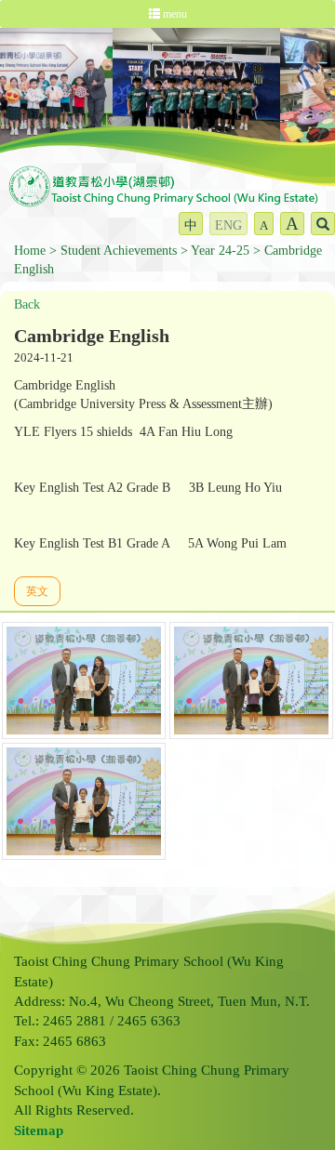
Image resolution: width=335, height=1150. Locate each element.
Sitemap (38, 1130)
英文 (37, 591)
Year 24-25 (220, 251)
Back (27, 304)
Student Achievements (118, 251)
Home (30, 251)
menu (173, 13)
